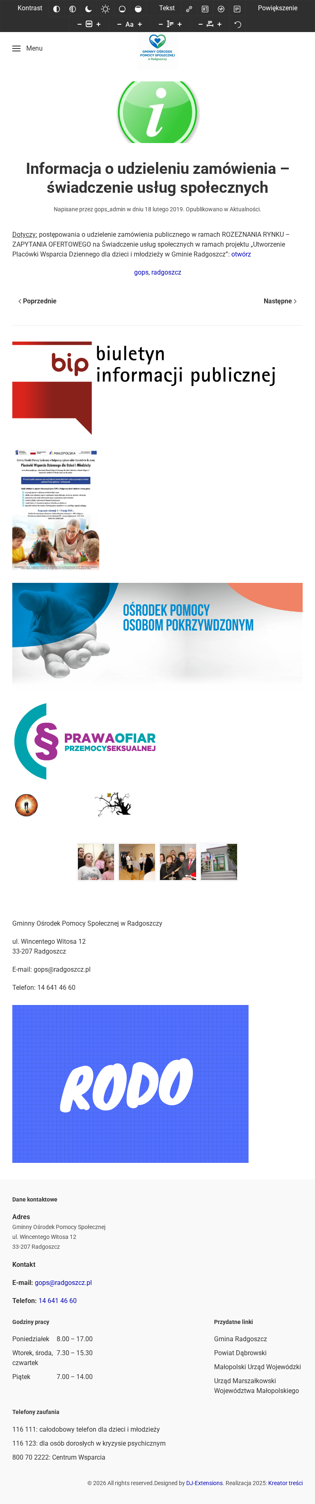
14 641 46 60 (58, 1301)
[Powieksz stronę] (98, 24)
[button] (27, 48)
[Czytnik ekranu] (221, 8)
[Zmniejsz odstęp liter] (200, 24)
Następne (278, 301)
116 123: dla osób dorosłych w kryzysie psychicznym (89, 1443)
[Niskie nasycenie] (122, 8)
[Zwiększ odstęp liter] (219, 24)
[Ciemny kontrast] (88, 8)
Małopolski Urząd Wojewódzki (257, 1367)
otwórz (241, 254)
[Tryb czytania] (237, 8)
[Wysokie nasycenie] (138, 8)
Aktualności (245, 209)
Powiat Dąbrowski (240, 1353)
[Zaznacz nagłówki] (205, 8)
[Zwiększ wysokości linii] (179, 24)
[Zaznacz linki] (189, 8)
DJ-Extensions (204, 1483)
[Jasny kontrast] (105, 8)
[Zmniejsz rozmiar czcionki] (119, 24)
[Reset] (238, 24)
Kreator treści (285, 1483)
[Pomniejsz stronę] (79, 24)
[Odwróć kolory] (56, 8)
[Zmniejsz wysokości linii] (161, 24)
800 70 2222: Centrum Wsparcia (58, 1457)
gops (141, 272)
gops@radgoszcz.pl (63, 1283)
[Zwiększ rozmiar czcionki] (140, 24)
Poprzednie (40, 301)
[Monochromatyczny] (72, 8)
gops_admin (110, 209)
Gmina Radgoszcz (240, 1339)
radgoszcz (166, 272)
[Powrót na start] (157, 48)
